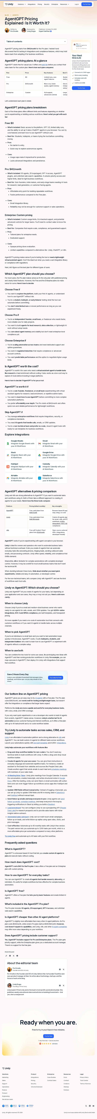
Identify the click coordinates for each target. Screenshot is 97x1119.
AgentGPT (9, 510)
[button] (22, 4)
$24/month (41, 532)
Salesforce (60, 793)
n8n (7, 530)
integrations (61, 743)
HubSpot (14, 795)
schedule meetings (28, 802)
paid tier (45, 65)
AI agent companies (59, 927)
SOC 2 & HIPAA (66, 523)
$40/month (33, 513)
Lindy (8, 517)
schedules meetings (58, 769)
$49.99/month (34, 519)
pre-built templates (40, 743)
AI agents (38, 698)
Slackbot (51, 804)
